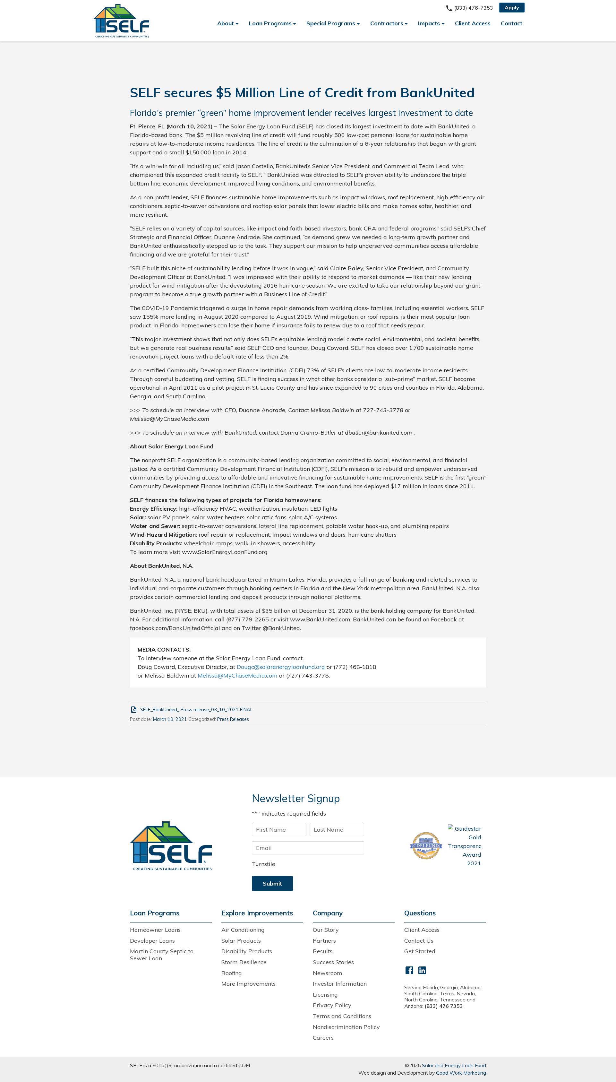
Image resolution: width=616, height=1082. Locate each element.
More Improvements (248, 983)
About (225, 23)
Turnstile (263, 864)
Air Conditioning (243, 929)
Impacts (429, 23)
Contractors (386, 23)
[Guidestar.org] (464, 846)
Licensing (325, 994)
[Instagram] (435, 970)
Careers (323, 1037)
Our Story (326, 929)
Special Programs (330, 23)
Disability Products (246, 951)
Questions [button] (420, 913)
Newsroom (327, 973)
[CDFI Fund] (426, 845)
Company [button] (328, 913)
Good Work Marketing (461, 1072)
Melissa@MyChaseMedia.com (238, 675)
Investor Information (340, 983)
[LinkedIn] (422, 970)
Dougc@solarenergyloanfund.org (281, 667)
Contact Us (418, 940)
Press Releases (233, 719)
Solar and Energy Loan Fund (454, 1065)
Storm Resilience (244, 962)
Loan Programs (270, 23)
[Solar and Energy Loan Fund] (171, 845)
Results (322, 951)
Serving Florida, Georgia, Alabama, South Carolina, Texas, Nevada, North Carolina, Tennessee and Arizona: (443, 996)
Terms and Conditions (342, 1016)
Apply (512, 7)
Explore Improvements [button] (257, 913)
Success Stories (333, 962)
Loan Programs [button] (154, 913)
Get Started (419, 951)
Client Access (473, 23)
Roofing (231, 973)
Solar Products (241, 940)
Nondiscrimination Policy (346, 1027)
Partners (324, 940)
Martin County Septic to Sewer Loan (161, 955)
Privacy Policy (332, 1005)
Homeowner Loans (155, 929)
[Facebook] (409, 970)
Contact (511, 23)
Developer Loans (152, 940)
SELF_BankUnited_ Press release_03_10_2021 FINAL (196, 710)
